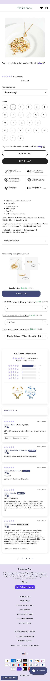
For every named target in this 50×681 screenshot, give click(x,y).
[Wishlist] (41, 7)
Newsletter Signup (25, 614)
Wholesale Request (25, 619)
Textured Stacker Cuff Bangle (16, 329)
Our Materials (25, 623)
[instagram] (23, 582)
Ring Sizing (25, 601)
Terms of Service (25, 641)
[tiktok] (27, 582)
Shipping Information (25, 636)
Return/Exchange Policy (25, 632)
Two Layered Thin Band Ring (16, 315)
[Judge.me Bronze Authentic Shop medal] (17, 391)
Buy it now (25, 161)
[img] (9, 421)
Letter (4, 102)
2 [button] (22, 558)
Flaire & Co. (25, 676)
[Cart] (46, 8)
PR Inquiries (25, 610)
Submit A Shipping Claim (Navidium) (25, 645)
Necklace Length (9, 87)
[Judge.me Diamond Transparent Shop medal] (30, 391)
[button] (7, 76)
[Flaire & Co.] (25, 8)
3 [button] (26, 558)
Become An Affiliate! (25, 605)
